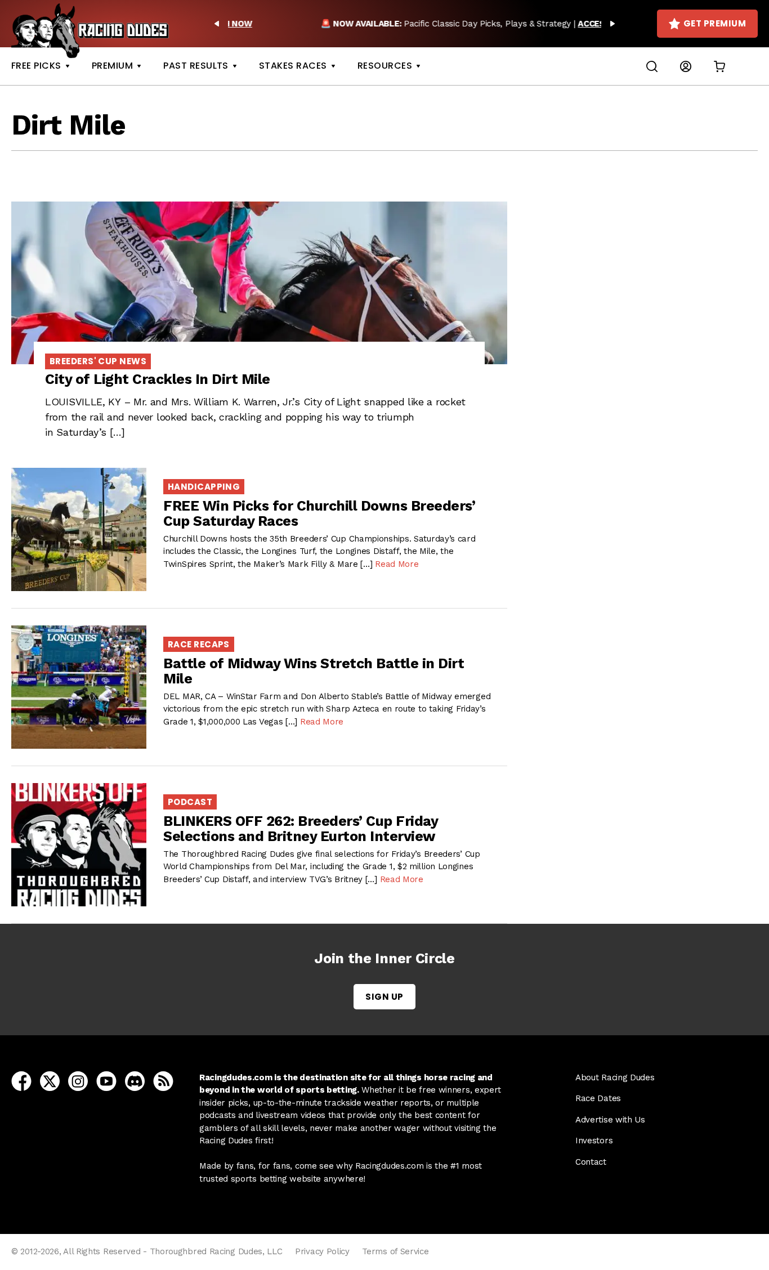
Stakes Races (293, 65)
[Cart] (719, 66)
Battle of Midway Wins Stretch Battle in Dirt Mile (313, 671)
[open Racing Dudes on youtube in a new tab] (106, 1080)
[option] (414, 23)
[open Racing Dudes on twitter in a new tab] (50, 1080)
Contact (590, 1162)
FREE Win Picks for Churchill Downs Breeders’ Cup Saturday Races (319, 514)
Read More (396, 564)
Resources (384, 65)
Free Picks (36, 65)
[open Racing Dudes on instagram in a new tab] (78, 1080)
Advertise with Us (610, 1120)
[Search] (652, 66)
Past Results (196, 65)
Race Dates (598, 1098)
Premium (112, 65)
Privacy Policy (322, 1251)
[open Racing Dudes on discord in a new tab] (135, 1080)
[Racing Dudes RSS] (163, 1080)
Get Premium (714, 23)
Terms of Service (395, 1251)
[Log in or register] (685, 66)
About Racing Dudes (615, 1077)
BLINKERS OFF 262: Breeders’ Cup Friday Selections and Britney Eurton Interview (300, 829)
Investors (593, 1140)
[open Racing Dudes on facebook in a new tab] (21, 1080)
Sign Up (384, 997)
